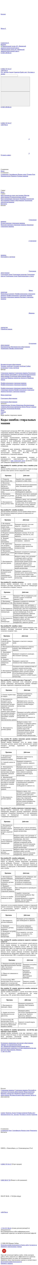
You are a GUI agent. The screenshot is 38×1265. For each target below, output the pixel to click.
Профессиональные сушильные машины (19, 295)
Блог (33, 174)
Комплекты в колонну (8, 294)
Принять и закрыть (7, 1263)
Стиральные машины (8, 373)
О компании (4, 174)
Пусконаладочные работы (18, 197)
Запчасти (24, 378)
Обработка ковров (20, 1093)
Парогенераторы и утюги (26, 276)
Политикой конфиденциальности (11, 1261)
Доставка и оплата (25, 1114)
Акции (11, 72)
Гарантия (17, 72)
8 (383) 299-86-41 (6, 53)
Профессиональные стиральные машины (14, 384)
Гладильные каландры (20, 274)
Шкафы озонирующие (16, 348)
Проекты (14, 176)
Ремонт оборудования (17, 200)
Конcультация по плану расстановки (12, 195)
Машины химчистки (14, 378)
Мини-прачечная (6, 395)
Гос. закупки (5, 72)
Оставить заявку (6, 155)
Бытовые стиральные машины (10, 297)
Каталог (3, 14)
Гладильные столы (11, 276)
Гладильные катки (6, 274)
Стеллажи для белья (19, 366)
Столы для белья (13, 368)
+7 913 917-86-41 (6, 1228)
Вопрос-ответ (22, 174)
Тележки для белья (6, 366)
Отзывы (29, 174)
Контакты (4, 204)
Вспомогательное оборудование (11, 364)
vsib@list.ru (4, 70)
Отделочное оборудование (18, 376)
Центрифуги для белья (17, 374)
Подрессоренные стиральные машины (13, 223)
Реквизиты (33, 1130)
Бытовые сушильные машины (15, 391)
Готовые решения (22, 176)
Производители (6, 176)
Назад (2, 171)
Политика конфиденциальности (11, 1245)
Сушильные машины (21, 373)
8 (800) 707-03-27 (6, 69)
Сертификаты (13, 174)
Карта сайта (25, 1245)
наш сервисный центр (18, 460)
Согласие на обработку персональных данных (19, 1245)
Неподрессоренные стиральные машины (13, 225)
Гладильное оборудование (9, 398)
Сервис (3, 1113)
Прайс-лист (23, 72)
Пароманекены (5, 347)
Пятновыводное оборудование (20, 347)
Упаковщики (5, 348)
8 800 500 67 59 (5, 1180)
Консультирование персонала (10, 199)
